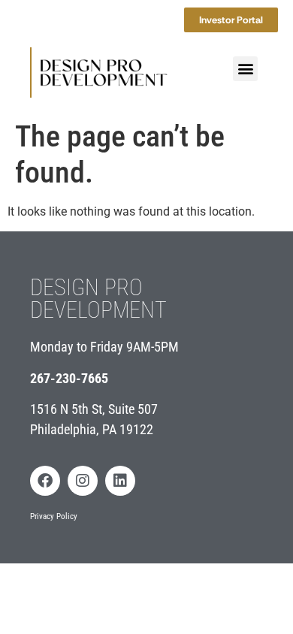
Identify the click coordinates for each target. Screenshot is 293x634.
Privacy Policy (53, 516)
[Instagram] (83, 481)
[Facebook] (45, 481)
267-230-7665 (69, 378)
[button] (245, 68)
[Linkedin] (120, 481)
